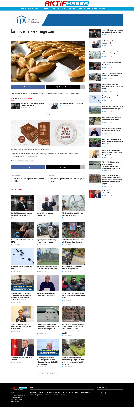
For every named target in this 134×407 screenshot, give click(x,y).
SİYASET (38, 8)
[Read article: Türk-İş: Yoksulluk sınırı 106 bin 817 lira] (22, 230)
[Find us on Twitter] (102, 393)
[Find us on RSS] (105, 393)
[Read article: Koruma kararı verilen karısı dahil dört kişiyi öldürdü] (73, 256)
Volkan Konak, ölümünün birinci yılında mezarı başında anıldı (112, 86)
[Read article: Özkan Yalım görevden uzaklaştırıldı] (53, 106)
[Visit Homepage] (67, 3)
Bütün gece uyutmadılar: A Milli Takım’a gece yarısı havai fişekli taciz (73, 295)
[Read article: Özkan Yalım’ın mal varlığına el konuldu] (22, 347)
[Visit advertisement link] (67, 21)
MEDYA (94, 8)
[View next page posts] (49, 114)
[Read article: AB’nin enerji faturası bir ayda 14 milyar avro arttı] (73, 203)
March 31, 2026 (26, 108)
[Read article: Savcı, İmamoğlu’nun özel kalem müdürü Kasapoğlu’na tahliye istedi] (22, 314)
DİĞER (110, 8)
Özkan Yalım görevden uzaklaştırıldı (71, 103)
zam (32, 161)
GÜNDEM (23, 8)
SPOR (80, 8)
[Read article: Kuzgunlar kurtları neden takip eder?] (22, 256)
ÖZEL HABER (62, 8)
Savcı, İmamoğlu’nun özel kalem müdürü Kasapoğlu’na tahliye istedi (21, 326)
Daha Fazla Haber (48, 374)
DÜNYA (53, 8)
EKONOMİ (46, 8)
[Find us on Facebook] (98, 393)
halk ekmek (19, 161)
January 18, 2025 (16, 36)
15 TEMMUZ (72, 8)
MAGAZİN (102, 8)
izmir (26, 161)
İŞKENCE (87, 8)
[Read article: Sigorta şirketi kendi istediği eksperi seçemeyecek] (48, 230)
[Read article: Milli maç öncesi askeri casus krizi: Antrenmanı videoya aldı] (48, 256)
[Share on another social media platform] (82, 87)
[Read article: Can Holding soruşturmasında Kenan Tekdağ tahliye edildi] (15, 106)
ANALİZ (30, 8)
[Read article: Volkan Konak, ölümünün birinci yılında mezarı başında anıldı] (73, 230)
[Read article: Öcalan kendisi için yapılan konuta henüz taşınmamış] (48, 283)
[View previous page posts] (46, 114)
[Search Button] (132, 9)
